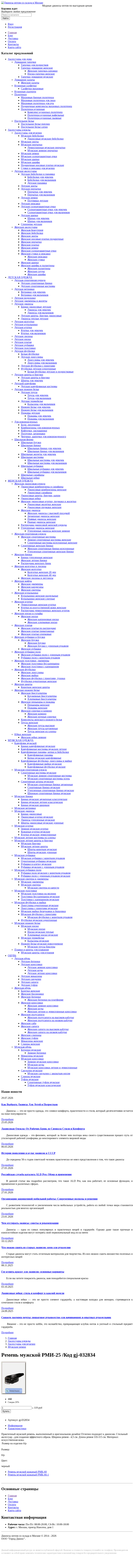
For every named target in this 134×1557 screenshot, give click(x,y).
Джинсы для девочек (39, 309)
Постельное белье (24, 121)
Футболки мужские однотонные (39, 920)
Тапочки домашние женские (37, 68)
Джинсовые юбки (31, 498)
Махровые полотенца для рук (37, 103)
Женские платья (23, 625)
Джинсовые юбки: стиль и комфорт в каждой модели (32, 1293)
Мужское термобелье (32, 937)
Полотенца (20, 94)
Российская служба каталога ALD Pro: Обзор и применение (36, 1174)
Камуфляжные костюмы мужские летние (44, 749)
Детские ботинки (30, 961)
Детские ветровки (24, 289)
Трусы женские (29, 722)
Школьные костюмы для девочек (45, 460)
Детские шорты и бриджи (28, 374)
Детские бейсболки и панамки (38, 174)
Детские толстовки (25, 348)
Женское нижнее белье (27, 690)
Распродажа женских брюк (36, 563)
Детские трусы (29, 392)
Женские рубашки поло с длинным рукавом (45, 654)
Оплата (12, 41)
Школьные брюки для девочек (44, 448)
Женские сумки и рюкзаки (35, 253)
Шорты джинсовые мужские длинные (42, 822)
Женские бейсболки (32, 233)
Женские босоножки (32, 993)
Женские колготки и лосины (30, 566)
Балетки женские (30, 991)
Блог (10, 35)
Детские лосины (23, 336)
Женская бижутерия (32, 230)
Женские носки (29, 616)
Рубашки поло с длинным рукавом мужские (45, 876)
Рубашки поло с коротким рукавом (40, 657)
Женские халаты (30, 82)
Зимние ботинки (36, 1052)
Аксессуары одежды (19, 129)
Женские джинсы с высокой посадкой (48, 513)
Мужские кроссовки (32, 1058)
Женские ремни (29, 247)
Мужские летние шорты (34, 846)
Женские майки (29, 675)
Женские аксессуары (25, 227)
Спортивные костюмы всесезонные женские (52, 542)
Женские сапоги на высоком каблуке (48, 1029)
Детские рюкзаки (30, 203)
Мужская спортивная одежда (30, 769)
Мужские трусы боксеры (41, 946)
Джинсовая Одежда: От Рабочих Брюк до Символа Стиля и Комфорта (43, 1128)
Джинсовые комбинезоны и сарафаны (42, 486)
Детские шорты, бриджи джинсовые (41, 315)
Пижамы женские (37, 707)
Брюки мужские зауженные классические (44, 799)
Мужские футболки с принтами (38, 914)
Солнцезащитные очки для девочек (47, 209)
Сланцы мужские (30, 1076)
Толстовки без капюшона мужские (40, 896)
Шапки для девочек (38, 218)
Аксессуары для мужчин (28, 132)
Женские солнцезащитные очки (38, 250)
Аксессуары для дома (20, 59)
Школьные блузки (31, 442)
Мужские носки (30, 926)
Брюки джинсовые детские (36, 306)
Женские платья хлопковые (36, 634)
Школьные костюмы (32, 457)
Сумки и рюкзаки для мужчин (38, 168)
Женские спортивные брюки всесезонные (50, 548)
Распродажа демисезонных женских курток (45, 610)
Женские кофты (23, 581)
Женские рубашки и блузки (29, 637)
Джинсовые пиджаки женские (44, 507)
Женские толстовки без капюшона (40, 663)
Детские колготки (24, 321)
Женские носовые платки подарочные (42, 239)
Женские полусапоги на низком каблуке (49, 1020)
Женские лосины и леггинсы (37, 578)
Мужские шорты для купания (37, 952)
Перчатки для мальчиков (41, 194)
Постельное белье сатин (34, 126)
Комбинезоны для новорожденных (40, 427)
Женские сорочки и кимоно (36, 710)
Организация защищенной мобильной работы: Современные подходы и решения (49, 1198)
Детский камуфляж (25, 383)
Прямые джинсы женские (41, 519)
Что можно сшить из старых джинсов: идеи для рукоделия (36, 1247)
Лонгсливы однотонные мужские (40, 905)
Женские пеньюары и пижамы (38, 702)
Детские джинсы (23, 303)
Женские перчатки (31, 241)
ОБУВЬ (12, 955)
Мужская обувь (22, 1047)
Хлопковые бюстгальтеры (41, 699)
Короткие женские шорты (35, 687)
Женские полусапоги (32, 1014)
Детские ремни (29, 197)
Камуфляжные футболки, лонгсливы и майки (46, 760)
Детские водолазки (25, 298)
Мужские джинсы (24, 811)
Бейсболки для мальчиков (41, 180)
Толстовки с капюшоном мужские (40, 899)
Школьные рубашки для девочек (45, 469)
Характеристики (17, 1428)
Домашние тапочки (25, 62)
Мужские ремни (30, 153)
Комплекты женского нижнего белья (41, 719)
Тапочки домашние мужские (37, 76)
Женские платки (30, 244)
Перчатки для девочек (39, 191)
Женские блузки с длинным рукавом (47, 645)
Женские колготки (31, 569)
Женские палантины (38, 268)
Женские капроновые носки (43, 619)
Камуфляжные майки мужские (44, 763)
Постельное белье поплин (35, 124)
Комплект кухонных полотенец (45, 112)
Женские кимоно (36, 713)
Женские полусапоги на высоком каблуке (50, 1017)
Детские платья (23, 342)
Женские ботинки (31, 996)
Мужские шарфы (30, 162)
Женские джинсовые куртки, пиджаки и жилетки (48, 501)
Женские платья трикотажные (37, 631)
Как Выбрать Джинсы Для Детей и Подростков (29, 1104)
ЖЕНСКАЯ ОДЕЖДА (20, 480)
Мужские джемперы (32, 881)
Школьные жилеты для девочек (38, 454)
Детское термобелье (32, 401)
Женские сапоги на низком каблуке (47, 1032)
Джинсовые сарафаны (39, 492)
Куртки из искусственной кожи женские (43, 607)
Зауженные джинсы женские (43, 516)
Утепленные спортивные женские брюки (50, 551)
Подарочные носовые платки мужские (42, 165)
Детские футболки (24, 351)
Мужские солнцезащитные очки (39, 156)
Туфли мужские (30, 1079)
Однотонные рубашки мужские (38, 861)
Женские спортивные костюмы (38, 536)
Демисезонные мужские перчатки (46, 147)
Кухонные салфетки (25, 85)
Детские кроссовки (31, 964)
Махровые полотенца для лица (38, 100)
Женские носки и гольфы (28, 613)
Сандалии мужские (31, 1070)
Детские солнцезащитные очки (38, 206)
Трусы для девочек (37, 395)
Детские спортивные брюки (36, 283)
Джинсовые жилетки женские (44, 504)
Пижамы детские (30, 413)
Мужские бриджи (31, 843)
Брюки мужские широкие (35, 805)
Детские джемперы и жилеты (30, 300)
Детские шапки (29, 215)
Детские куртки (23, 327)
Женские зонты (29, 236)
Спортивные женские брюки (37, 545)
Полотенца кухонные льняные (44, 118)
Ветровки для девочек (33, 292)
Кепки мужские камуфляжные (44, 758)
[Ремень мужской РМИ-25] (13, 1393)
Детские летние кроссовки (42, 973)
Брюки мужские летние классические (42, 802)
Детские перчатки (31, 188)
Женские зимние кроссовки (42, 1005)
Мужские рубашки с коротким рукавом (43, 858)
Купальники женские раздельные (39, 595)
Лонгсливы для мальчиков (42, 362)
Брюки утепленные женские (37, 557)
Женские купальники (26, 592)
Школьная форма (23, 439)
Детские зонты (29, 185)
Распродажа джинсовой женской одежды (44, 525)
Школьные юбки (30, 477)
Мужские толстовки (25, 890)
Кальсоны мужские (38, 940)
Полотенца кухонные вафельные (45, 115)
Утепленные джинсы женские (38, 528)
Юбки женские (22, 734)
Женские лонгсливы (32, 672)
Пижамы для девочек (39, 415)
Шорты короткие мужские (42, 849)
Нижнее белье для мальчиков (37, 410)
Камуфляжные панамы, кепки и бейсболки (45, 752)
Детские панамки (37, 183)
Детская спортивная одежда (29, 280)
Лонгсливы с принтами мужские (39, 908)
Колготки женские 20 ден (41, 572)
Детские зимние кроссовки (42, 967)
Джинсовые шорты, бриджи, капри (40, 495)
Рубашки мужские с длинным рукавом (42, 867)
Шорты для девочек (32, 380)
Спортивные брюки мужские (43, 787)
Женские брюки (23, 554)
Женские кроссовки (32, 1002)
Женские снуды (36, 271)
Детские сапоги (29, 982)
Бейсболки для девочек (40, 177)
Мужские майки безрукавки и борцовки (43, 911)
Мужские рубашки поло (27, 870)
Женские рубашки (31, 648)
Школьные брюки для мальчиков (45, 451)
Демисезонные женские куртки (38, 604)
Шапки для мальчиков (39, 221)
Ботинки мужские (31, 1049)
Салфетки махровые (32, 88)
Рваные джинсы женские (41, 522)
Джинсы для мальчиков (40, 312)
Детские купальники (26, 324)
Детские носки (22, 339)
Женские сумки (36, 259)
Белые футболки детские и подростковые (50, 371)
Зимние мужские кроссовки (43, 1061)
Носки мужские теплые (40, 932)
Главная (12, 32)
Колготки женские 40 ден (41, 575)
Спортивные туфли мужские (43, 1082)
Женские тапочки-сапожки (42, 70)
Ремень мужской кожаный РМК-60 (27, 1471)
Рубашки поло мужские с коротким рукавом (45, 873)
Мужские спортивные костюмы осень (48, 778)
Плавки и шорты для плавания (31, 949)
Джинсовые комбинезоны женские (47, 489)
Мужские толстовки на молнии (38, 893)
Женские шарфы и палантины (37, 265)
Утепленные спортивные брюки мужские (50, 790)
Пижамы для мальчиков (40, 418)
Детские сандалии (31, 979)
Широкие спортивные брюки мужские (49, 793)
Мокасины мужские (32, 1055)
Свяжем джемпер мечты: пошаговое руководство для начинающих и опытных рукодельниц (56, 1317)
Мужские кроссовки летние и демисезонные (52, 1067)
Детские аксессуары (25, 171)
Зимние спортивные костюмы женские (49, 539)
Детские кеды (35, 970)
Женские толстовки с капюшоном (40, 666)
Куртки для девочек (32, 330)
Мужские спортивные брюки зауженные (50, 784)
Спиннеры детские (31, 224)
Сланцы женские (30, 1044)
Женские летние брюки (34, 560)
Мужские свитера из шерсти (43, 887)
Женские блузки (30, 640)
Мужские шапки (30, 159)
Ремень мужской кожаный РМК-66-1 (28, 1474)
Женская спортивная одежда (30, 533)
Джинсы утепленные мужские (38, 819)
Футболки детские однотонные (38, 368)
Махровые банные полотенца (37, 97)
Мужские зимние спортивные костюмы (49, 775)
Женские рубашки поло (27, 651)
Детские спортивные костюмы (38, 286)
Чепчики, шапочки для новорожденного (43, 436)
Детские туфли (29, 985)
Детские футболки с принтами (38, 365)
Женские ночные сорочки (41, 716)
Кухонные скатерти (25, 91)
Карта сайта (14, 47)
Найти (5, 18)
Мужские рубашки (24, 855)
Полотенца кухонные (33, 109)
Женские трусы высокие (41, 725)
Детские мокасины (31, 976)
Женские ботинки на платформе (45, 999)
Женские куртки (23, 601)
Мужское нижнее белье (27, 923)
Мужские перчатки (31, 144)
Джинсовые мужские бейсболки (45, 138)
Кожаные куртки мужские (35, 831)
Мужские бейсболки (32, 135)
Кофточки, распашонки (34, 430)
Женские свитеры (31, 589)
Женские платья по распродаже (38, 628)
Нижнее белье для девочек (35, 407)
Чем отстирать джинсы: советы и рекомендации (30, 1223)
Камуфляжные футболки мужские (46, 766)
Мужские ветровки (25, 808)
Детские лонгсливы (32, 357)
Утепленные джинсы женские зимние (48, 530)
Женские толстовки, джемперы (31, 660)
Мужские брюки (23, 796)
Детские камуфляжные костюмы (39, 386)
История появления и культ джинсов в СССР (28, 1153)
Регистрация (15, 27)
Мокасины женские (32, 1041)
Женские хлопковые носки (42, 622)
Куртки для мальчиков (33, 333)
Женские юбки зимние (33, 737)
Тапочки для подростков (34, 65)
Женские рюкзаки (37, 256)
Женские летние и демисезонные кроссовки (52, 1011)
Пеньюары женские (38, 704)
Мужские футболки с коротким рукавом (49, 917)
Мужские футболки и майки (30, 902)
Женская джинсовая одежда (29, 483)
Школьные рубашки (32, 466)
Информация (15, 1425)
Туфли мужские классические (44, 1085)
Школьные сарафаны (32, 474)
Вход (10, 24)
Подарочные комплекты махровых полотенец (46, 106)
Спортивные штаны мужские (37, 781)
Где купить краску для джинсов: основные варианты (32, 1271)
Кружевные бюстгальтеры (42, 696)
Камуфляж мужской (25, 743)
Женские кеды (35, 1008)
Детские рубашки (24, 345)
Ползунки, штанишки (33, 433)
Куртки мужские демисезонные (38, 834)
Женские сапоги (30, 1026)
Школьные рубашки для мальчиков (47, 472)
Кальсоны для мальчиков (41, 404)
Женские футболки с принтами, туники (43, 678)
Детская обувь (22, 958)
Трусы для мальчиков (39, 398)
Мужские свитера (31, 884)
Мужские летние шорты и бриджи (33, 840)
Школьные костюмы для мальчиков (47, 463)
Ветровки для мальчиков (34, 295)
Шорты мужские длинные (42, 852)
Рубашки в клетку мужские (36, 864)
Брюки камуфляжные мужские (38, 746)
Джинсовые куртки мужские (37, 817)
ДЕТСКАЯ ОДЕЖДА (20, 277)
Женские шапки (30, 262)
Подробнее (7, 1119)
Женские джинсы (30, 510)
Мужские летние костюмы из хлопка (35, 837)
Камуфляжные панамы (40, 755)
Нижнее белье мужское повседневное (42, 943)
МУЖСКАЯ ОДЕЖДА (21, 740)
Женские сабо (28, 1023)
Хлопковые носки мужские (42, 934)
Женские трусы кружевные (42, 728)
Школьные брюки (31, 445)
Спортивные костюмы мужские (38, 772)
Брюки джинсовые (31, 814)
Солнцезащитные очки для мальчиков (48, 212)
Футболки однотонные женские (39, 681)
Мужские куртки (23, 825)
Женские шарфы (36, 274)
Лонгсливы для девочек (40, 359)
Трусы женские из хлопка (41, 731)
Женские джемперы (32, 584)
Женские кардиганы (32, 587)
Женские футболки (25, 669)
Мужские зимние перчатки (42, 150)
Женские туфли (29, 1038)
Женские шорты (23, 684)
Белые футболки (30, 354)
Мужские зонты (30, 141)
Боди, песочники (30, 424)
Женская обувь (22, 988)
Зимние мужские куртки (34, 828)
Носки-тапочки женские (41, 73)
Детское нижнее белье (26, 389)
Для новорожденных (26, 421)
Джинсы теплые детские (34, 318)
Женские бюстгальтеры (34, 693)
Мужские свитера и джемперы (31, 878)
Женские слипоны (31, 1035)
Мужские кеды (35, 1064)
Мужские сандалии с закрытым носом (48, 1073)
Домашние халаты (24, 79)
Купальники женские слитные (38, 598)
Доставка (13, 38)
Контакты (13, 44)
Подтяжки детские (37, 200)
